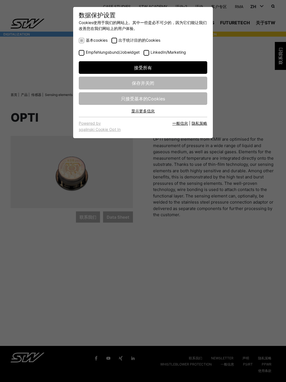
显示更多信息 (143, 111)
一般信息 (180, 123)
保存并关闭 (143, 82)
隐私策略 (199, 123)
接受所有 (143, 67)
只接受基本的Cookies (143, 98)
